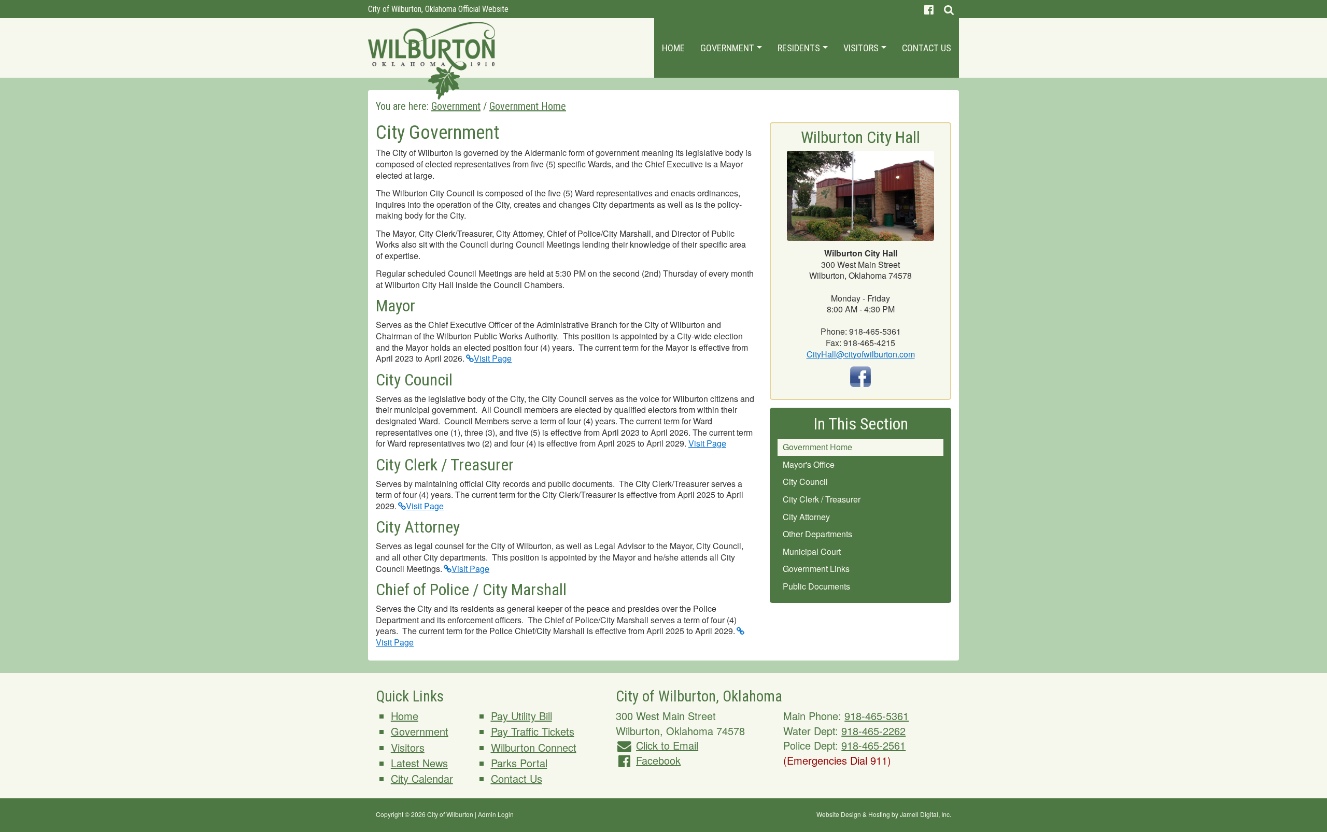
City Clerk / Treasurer (821, 499)
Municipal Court (812, 551)
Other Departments (817, 534)
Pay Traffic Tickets (532, 731)
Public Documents (816, 586)
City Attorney (806, 517)
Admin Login (496, 814)
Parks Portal (519, 762)
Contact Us (926, 47)
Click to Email (667, 745)
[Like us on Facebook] (929, 9)
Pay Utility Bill (521, 715)
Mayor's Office (809, 464)
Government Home (817, 447)
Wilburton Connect (533, 747)
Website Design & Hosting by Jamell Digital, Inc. (883, 814)
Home (673, 47)
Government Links (816, 569)
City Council (805, 481)
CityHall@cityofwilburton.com (861, 354)
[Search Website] (949, 9)
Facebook (658, 760)
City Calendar (422, 778)
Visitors (862, 47)
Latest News (419, 762)
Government (728, 47)
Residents (800, 47)
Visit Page (493, 358)
